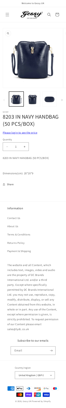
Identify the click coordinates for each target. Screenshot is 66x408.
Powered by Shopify (41, 401)
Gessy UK (27, 401)
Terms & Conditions (18, 234)
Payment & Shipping (19, 251)
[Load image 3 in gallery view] (49, 99)
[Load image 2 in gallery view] (32, 99)
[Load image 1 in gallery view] (16, 99)
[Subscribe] (51, 350)
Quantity (7, 139)
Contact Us (13, 218)
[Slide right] (62, 100)
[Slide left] (4, 100)
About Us (12, 226)
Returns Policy (15, 243)
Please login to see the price (20, 132)
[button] (7, 15)
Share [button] (10, 184)
